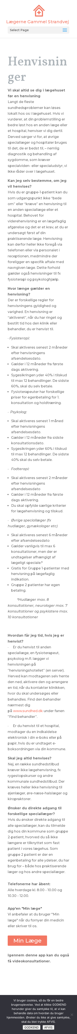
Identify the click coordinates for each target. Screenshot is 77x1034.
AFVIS (48, 1027)
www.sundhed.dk (28, 711)
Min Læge (27, 940)
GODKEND (31, 1027)
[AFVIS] (72, 1014)
